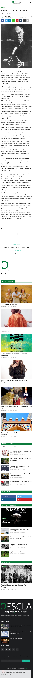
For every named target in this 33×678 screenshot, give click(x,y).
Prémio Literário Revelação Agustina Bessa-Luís (12, 231)
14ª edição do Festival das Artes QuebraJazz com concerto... (18, 545)
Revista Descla (7, 16)
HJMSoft (27, 668)
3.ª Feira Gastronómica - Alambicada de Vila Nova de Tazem (20, 452)
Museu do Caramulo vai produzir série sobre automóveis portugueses (20, 625)
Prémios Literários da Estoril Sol (9, 237)
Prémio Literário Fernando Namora (9, 234)
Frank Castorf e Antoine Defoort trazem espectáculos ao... (16, 407)
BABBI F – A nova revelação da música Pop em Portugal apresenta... (14, 381)
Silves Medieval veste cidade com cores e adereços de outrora (15, 433)
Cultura (3, 7)
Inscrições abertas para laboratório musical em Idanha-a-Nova (20, 632)
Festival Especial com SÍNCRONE (10, 329)
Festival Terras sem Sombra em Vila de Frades (14, 586)
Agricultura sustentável (16, 552)
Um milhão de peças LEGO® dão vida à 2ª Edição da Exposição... (20, 537)
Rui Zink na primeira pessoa (16, 253)
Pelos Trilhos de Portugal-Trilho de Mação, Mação (16, 247)
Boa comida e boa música (16, 638)
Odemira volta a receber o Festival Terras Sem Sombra (20, 459)
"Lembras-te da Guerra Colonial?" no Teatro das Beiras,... (19, 467)
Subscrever (26, 661)
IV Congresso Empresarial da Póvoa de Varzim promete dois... (20, 474)
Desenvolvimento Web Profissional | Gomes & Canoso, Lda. (19, 530)
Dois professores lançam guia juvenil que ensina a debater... (20, 482)
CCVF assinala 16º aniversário (9, 304)
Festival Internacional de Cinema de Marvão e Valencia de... (14, 354)
